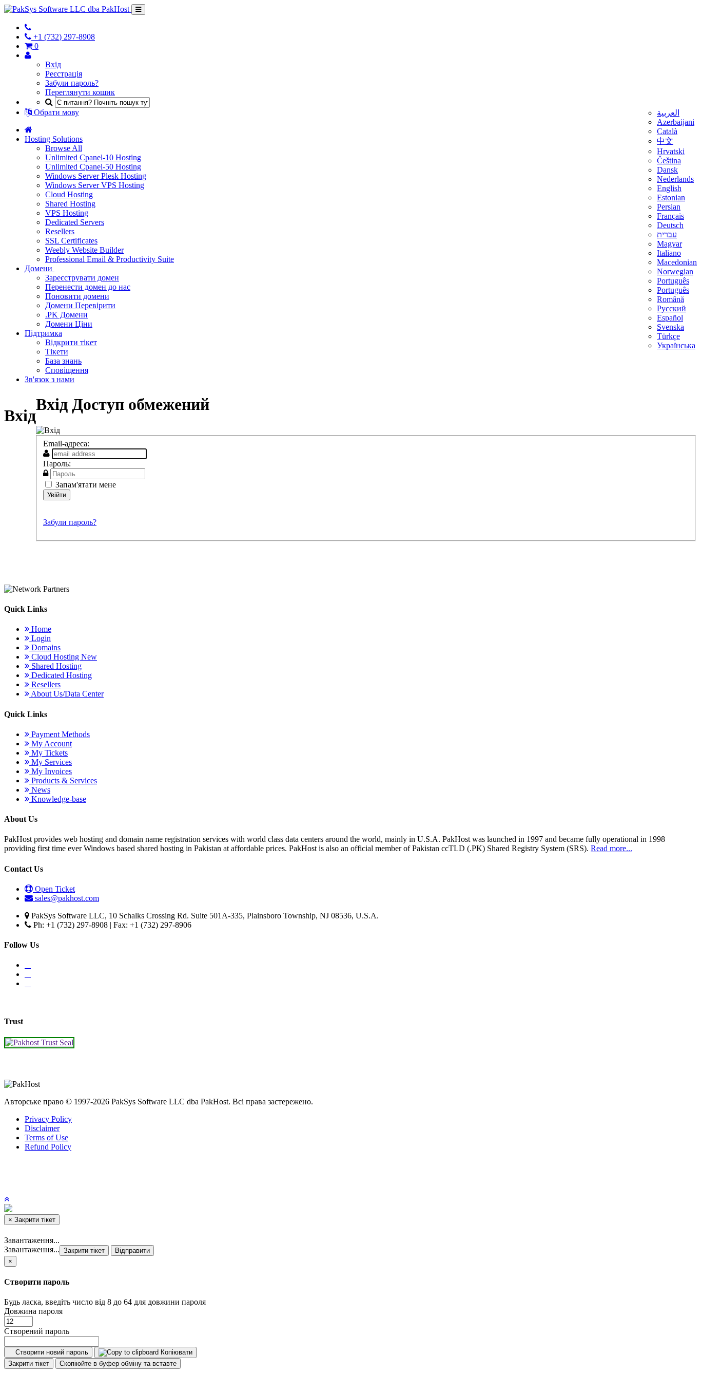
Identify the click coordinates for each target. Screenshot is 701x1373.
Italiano (669, 253)
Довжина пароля (33, 1311)
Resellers (59, 231)
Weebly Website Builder (84, 250)
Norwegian (675, 271)
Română (670, 299)
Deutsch (670, 225)
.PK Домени (66, 314)
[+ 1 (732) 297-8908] (28, 27)
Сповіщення (66, 370)
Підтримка (43, 333)
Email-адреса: (66, 443)
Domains (45, 647)
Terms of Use (46, 1137)
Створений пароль (36, 1331)
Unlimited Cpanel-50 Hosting (93, 166)
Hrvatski (671, 151)
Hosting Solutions (54, 139)
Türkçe (668, 336)
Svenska (670, 327)
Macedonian (677, 262)
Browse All (63, 148)
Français (670, 216)
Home (40, 629)
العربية (668, 112)
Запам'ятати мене (85, 484)
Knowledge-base (57, 799)
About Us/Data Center (66, 693)
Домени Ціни (68, 323)
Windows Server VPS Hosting (94, 185)
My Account (50, 743)
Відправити (132, 1250)
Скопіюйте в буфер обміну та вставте (118, 1363)
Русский (671, 308)
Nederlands (675, 179)
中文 (665, 141)
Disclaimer (42, 1128)
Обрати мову (55, 112)
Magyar (669, 243)
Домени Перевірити (80, 305)
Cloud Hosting (69, 194)
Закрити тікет (84, 1250)
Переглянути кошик (80, 92)
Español (670, 317)
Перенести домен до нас (87, 287)
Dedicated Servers (74, 222)
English (669, 188)
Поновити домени (77, 296)
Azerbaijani (675, 122)
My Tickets (48, 752)
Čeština (669, 160)
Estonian (671, 197)
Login (40, 638)
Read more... (611, 848)
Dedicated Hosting (60, 675)
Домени (39, 268)
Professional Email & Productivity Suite (109, 259)
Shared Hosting (70, 203)
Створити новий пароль (50, 1352)
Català (667, 131)
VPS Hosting (66, 213)
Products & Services (63, 780)
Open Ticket (54, 889)
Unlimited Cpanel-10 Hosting (93, 157)
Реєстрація (63, 73)
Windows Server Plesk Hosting (95, 176)
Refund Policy (48, 1146)
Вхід (53, 64)
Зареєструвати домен (82, 277)
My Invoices (50, 771)
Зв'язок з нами (49, 379)
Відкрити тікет (71, 342)
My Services (50, 762)
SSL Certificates (71, 240)
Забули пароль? (72, 83)
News (39, 789)
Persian (668, 206)
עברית (667, 234)
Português (673, 280)
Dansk (667, 169)
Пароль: (57, 463)
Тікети (56, 351)
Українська (676, 345)
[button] (6, 1199)
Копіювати (175, 1352)
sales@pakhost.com (67, 898)
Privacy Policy (48, 1119)
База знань (63, 360)
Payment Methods (59, 734)
